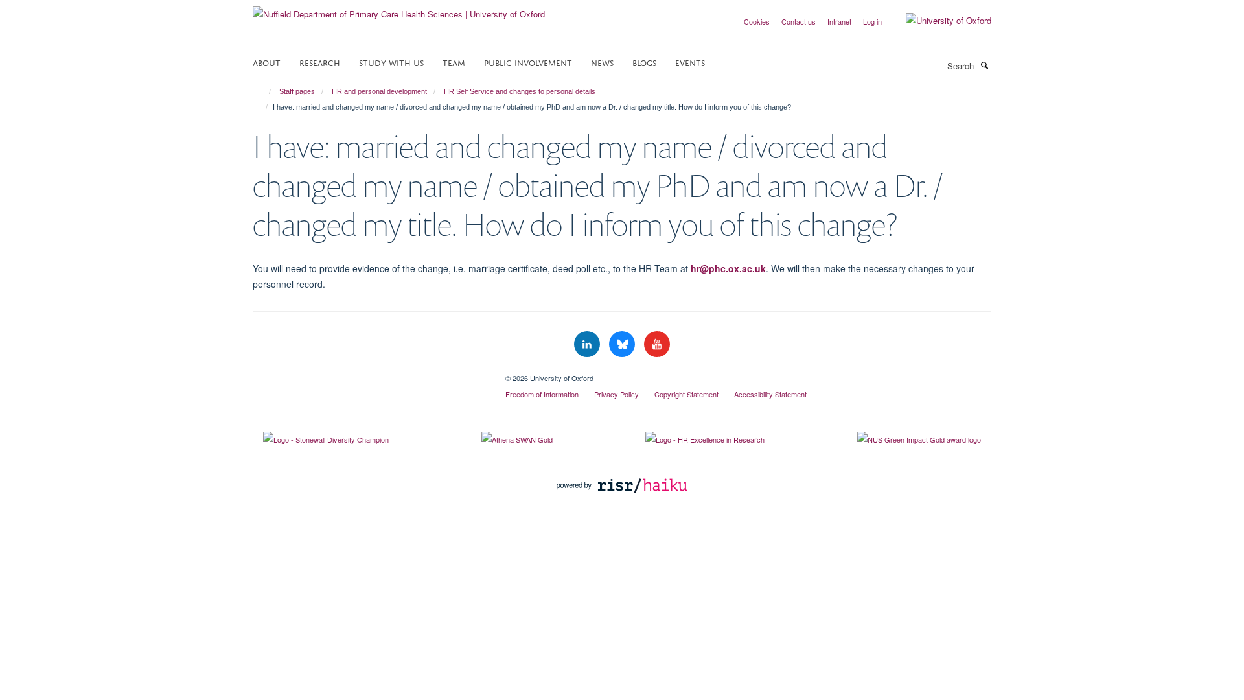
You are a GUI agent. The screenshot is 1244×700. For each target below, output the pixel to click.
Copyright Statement (686, 394)
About (267, 62)
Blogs (644, 62)
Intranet (839, 21)
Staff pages (297, 91)
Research (319, 62)
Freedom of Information (542, 394)
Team (454, 62)
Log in (872, 21)
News (602, 62)
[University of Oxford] (938, 21)
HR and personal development (379, 91)
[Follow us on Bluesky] (623, 344)
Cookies (757, 21)
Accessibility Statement (770, 394)
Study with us (391, 62)
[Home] (264, 91)
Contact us (798, 21)
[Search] (984, 65)
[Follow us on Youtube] (657, 344)
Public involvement (528, 62)
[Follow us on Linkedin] (588, 344)
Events (690, 62)
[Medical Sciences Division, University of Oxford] (369, 373)
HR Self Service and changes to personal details (519, 91)
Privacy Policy (616, 394)
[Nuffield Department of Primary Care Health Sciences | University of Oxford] (399, 9)
